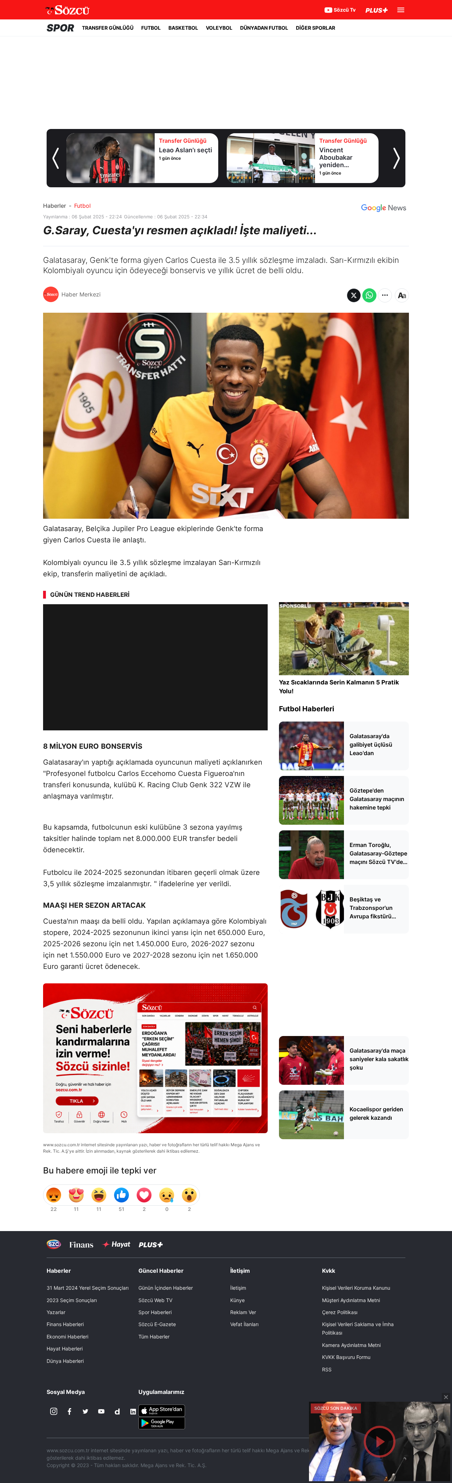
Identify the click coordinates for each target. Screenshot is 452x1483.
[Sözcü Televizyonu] (54, 1244)
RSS (327, 1369)
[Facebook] (70, 1412)
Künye (237, 1300)
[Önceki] (55, 158)
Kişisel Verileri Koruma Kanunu (356, 1288)
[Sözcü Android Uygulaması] (161, 1422)
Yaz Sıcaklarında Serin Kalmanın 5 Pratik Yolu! (339, 687)
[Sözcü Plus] (151, 1244)
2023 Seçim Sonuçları (72, 1300)
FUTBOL (151, 28)
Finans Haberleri (65, 1324)
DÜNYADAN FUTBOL (264, 28)
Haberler (54, 205)
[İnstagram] (54, 1412)
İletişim (238, 1288)
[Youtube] (101, 1412)
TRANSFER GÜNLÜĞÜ (107, 28)
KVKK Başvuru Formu (346, 1357)
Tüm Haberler (154, 1337)
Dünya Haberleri (65, 1361)
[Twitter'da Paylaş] (354, 295)
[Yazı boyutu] (402, 295)
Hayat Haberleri (65, 1349)
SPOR (60, 28)
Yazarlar (56, 1312)
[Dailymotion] (117, 1412)
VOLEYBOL (219, 28)
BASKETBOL (183, 28)
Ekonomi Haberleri (67, 1337)
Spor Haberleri (155, 1312)
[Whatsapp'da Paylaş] (369, 295)
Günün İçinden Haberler (165, 1288)
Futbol (82, 205)
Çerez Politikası (339, 1312)
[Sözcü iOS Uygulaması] (161, 1409)
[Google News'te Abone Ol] (383, 208)
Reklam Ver (243, 1312)
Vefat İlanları (244, 1324)
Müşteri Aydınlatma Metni (351, 1300)
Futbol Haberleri (306, 709)
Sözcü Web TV (155, 1300)
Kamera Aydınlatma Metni (351, 1345)
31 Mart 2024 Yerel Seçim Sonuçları (88, 1288)
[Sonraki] (396, 158)
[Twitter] (85, 1412)
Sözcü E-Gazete (157, 1324)
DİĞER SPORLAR (315, 28)
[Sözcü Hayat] (116, 1244)
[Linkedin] (133, 1412)
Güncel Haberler (161, 1270)
